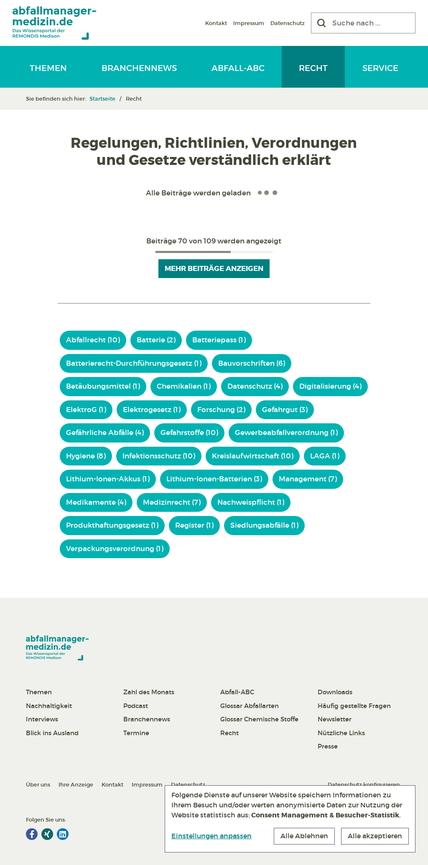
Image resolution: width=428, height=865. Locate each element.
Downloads (335, 692)
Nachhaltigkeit (49, 706)
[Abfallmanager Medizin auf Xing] (47, 834)
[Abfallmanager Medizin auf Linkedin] (63, 834)
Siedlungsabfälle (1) (264, 525)
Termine (136, 733)
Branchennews (139, 68)
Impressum (248, 23)
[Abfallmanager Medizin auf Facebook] (32, 834)
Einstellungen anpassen (211, 836)
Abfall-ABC (238, 68)
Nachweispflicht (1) (250, 502)
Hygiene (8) (86, 456)
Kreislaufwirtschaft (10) (252, 456)
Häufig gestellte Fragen (354, 706)
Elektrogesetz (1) (152, 409)
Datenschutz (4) (255, 386)
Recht (313, 68)
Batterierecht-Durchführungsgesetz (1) (133, 363)
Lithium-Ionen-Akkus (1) (108, 479)
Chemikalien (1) (184, 386)
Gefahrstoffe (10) (189, 432)
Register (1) (194, 525)
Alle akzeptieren (375, 836)
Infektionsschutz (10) (158, 456)
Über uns (38, 784)
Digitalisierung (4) (330, 386)
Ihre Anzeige (76, 784)
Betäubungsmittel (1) (103, 386)
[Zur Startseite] (54, 23)
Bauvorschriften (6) (251, 363)
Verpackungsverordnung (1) (114, 548)
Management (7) (308, 479)
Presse (328, 746)
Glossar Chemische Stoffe (259, 719)
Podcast (135, 706)
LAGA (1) (324, 456)
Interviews (42, 719)
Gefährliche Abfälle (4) (105, 432)
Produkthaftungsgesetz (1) (112, 525)
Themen (48, 68)
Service (380, 68)
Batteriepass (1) (219, 340)
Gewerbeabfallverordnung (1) (286, 432)
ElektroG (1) (86, 409)
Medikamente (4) (96, 502)
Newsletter (335, 719)
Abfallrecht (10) (93, 340)
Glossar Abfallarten (249, 706)
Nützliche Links (341, 733)
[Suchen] (321, 23)
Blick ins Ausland (52, 733)
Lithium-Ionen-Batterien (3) (214, 479)
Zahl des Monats (148, 692)
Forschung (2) (221, 409)
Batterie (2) (156, 340)
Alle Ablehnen (304, 836)
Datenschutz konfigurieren (364, 784)
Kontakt (216, 23)
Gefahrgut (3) (285, 409)
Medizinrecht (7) (172, 502)
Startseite (102, 98)
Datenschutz (287, 23)
